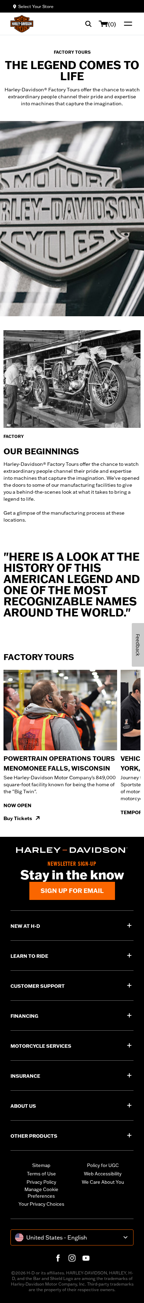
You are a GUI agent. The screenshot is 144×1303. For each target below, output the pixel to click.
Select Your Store (35, 6)
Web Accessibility (103, 1173)
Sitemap (41, 1165)
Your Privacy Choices (41, 1204)
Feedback (138, 645)
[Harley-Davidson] (72, 850)
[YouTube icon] (86, 1258)
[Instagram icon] (72, 1258)
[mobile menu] (127, 24)
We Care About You (103, 1182)
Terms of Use (41, 1173)
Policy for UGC (103, 1165)
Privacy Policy (41, 1182)
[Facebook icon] (58, 1258)
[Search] (88, 23)
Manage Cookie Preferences (41, 1193)
